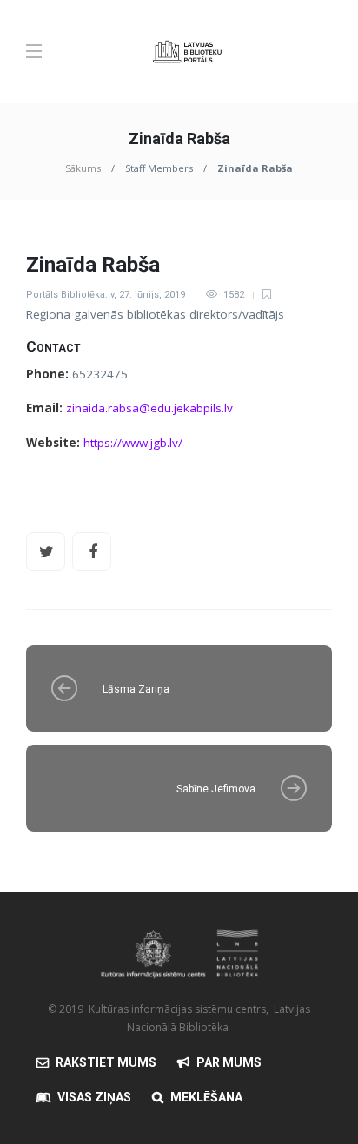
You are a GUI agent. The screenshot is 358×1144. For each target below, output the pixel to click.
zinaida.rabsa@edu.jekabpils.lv (149, 408)
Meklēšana (206, 1097)
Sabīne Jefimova (215, 789)
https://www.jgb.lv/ (132, 442)
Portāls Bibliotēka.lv (70, 294)
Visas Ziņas (94, 1097)
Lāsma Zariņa (136, 689)
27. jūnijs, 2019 (152, 294)
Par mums (229, 1062)
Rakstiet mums (106, 1062)
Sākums (83, 167)
